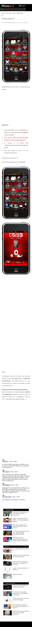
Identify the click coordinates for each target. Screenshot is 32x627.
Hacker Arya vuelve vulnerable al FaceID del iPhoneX (21, 556)
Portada (3, 13)
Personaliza (8, 13)
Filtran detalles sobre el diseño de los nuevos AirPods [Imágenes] (21, 612)
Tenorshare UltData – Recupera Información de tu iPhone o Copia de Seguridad (20, 539)
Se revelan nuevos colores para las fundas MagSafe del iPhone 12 (20, 606)
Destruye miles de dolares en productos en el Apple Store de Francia (20, 563)
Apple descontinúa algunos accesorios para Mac (20, 586)
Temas (14, 13)
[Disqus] (16, 433)
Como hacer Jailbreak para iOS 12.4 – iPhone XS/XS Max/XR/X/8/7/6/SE (21, 533)
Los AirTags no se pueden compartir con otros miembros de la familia (20, 593)
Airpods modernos (17, 574)
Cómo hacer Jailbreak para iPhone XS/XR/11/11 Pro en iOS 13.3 (20, 526)
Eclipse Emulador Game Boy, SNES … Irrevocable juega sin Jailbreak (21, 520)
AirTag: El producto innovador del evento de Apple (20, 599)
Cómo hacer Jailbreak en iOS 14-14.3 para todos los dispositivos (20, 513)
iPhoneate (8, 6)
